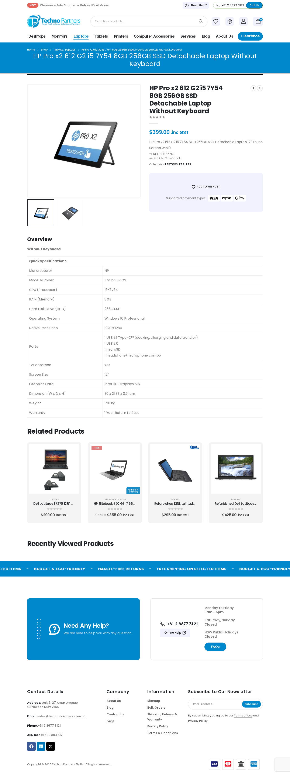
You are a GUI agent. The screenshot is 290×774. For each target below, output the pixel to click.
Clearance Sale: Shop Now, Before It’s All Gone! (74, 5)
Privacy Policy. (198, 721)
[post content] (54, 469)
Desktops (36, 36)
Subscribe (251, 704)
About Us (224, 36)
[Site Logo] (53, 21)
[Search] (201, 21)
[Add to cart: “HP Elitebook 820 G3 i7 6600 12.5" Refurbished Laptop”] (133, 450)
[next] (260, 88)
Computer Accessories (154, 36)
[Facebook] (31, 746)
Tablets (101, 36)
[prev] (253, 88)
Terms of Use (243, 715)
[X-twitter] (50, 746)
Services (188, 36)
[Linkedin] (41, 746)
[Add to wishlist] (73, 461)
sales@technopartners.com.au (61, 716)
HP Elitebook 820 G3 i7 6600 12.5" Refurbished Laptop (135, 503)
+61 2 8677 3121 (49, 725)
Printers (121, 36)
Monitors (59, 36)
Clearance (250, 36)
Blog (206, 36)
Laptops (81, 36)
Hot (33, 5)
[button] (34, 141)
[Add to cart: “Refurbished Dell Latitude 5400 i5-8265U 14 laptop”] (254, 450)
